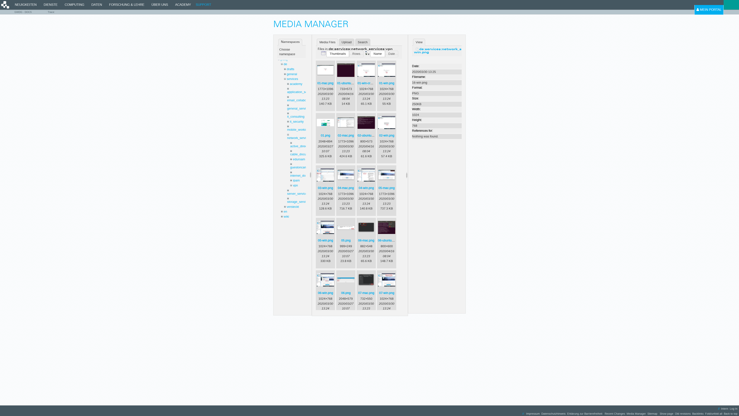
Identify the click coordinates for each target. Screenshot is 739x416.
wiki (286, 216)
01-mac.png (325, 83)
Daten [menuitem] (96, 5)
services (292, 79)
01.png (325, 135)
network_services (299, 138)
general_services (299, 108)
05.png (346, 240)
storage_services (298, 201)
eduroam (299, 159)
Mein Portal (710, 10)
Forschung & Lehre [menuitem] (126, 5)
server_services (298, 193)
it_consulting (295, 116)
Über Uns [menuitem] (159, 5)
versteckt (293, 206)
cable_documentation (305, 154)
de (285, 64)
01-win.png (386, 83)
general (292, 74)
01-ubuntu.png (347, 83)
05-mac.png (387, 188)
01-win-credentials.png (373, 83)
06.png (346, 293)
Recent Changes (615, 413)
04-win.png (366, 188)
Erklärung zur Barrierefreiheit (584, 413)
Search (363, 42)
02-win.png (386, 135)
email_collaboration (300, 100)
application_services (301, 92)
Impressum (533, 413)
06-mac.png (366, 240)
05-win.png (325, 240)
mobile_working (298, 129)
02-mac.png (346, 135)
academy (296, 84)
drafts (290, 69)
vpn (295, 185)
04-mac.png (346, 188)
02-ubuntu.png (367, 135)
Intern (724, 408)
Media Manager (636, 413)
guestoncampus (301, 167)
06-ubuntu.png (388, 240)
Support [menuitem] (203, 5)
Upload (347, 42)
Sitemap (652, 413)
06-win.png (325, 293)
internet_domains (302, 175)
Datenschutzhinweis (553, 413)
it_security (297, 121)
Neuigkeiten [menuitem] (26, 5)
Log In (733, 408)
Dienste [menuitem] (51, 5)
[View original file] (437, 60)
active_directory (301, 146)
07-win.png (386, 293)
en (285, 211)
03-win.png (325, 188)
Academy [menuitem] (183, 5)
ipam (296, 180)
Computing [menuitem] (74, 5)
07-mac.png (366, 293)
